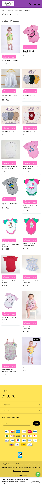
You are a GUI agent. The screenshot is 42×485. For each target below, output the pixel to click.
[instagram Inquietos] (3, 396)
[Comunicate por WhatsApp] (38, 474)
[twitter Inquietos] (13, 396)
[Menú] (39, 4)
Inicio (3, 10)
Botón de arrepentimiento (21, 471)
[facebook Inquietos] (8, 396)
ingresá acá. (36, 467)
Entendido (35, 481)
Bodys (20, 10)
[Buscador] (30, 4)
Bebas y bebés (9, 10)
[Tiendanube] (21, 475)
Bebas (16, 10)
